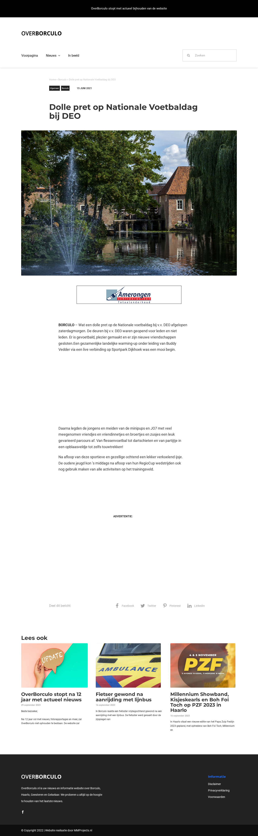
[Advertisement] (122, 389)
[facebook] (22, 812)
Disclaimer (214, 784)
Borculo (62, 79)
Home (52, 79)
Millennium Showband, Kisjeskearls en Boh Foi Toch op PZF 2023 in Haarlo (199, 702)
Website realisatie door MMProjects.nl (68, 830)
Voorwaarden (216, 797)
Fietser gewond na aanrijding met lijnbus (124, 696)
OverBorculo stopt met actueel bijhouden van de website (129, 8)
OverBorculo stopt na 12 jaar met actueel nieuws (51, 696)
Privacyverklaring (219, 790)
